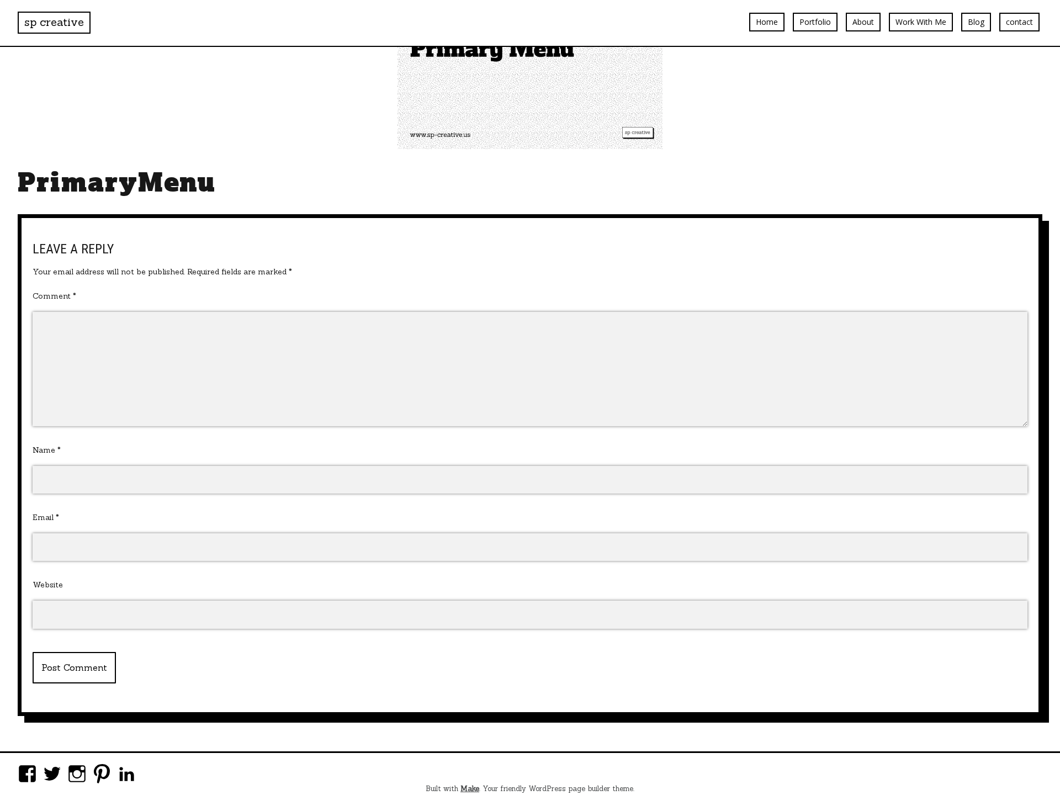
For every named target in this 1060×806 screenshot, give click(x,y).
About (863, 22)
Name (47, 450)
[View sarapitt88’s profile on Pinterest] (102, 773)
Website (48, 585)
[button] (530, 74)
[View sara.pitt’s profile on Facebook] (27, 773)
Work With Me (920, 22)
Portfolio (815, 22)
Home (767, 22)
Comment (54, 296)
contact (1019, 22)
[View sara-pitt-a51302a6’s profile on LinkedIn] (126, 773)
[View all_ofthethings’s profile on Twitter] (52, 773)
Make (469, 788)
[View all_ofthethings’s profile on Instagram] (77, 773)
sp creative (54, 22)
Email (46, 517)
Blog (976, 22)
